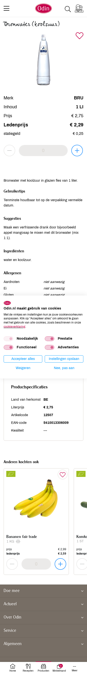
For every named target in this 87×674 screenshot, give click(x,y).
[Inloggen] (79, 8)
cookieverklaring (14, 326)
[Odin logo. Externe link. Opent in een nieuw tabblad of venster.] (7, 303)
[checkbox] (8, 338)
